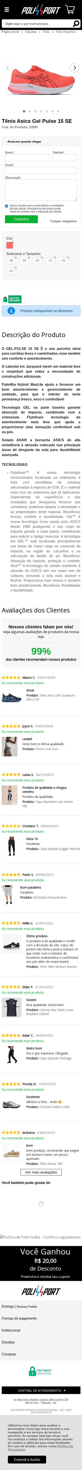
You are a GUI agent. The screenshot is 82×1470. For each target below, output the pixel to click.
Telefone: (58, 152)
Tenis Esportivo (65, 31)
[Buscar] (76, 23)
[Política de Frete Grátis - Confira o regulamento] (41, 1237)
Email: (9, 165)
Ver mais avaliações (41, 1172)
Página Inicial (11, 31)
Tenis (47, 31)
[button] (24, 111)
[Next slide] (74, 67)
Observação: (13, 177)
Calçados (31, 31)
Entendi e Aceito (27, 1459)
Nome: (9, 152)
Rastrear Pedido (27, 1306)
